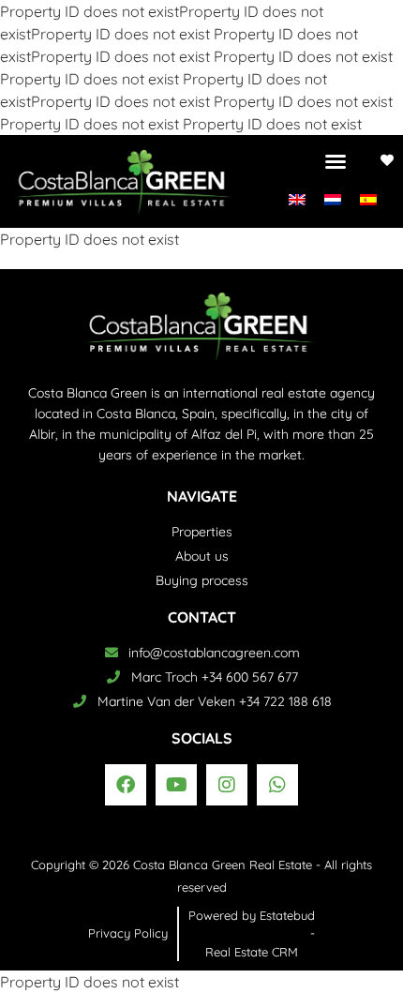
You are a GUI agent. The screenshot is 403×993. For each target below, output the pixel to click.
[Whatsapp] (277, 784)
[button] (335, 161)
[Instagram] (226, 784)
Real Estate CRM (251, 951)
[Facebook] (125, 784)
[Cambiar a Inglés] (297, 198)
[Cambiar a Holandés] (333, 198)
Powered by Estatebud (251, 915)
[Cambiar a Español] (368, 198)
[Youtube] (176, 784)
